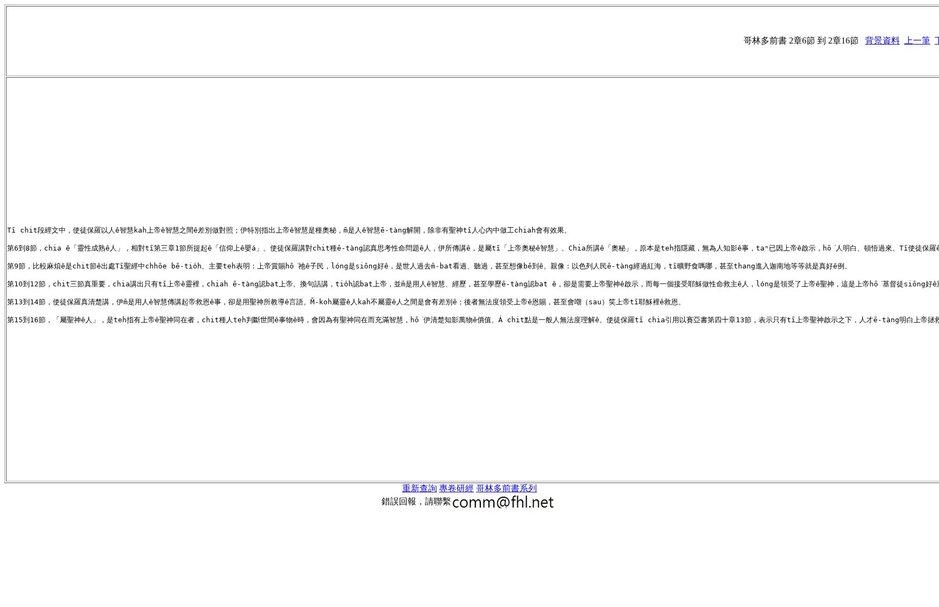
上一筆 (917, 40)
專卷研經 (456, 488)
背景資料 (882, 40)
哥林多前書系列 (506, 488)
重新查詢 (419, 488)
